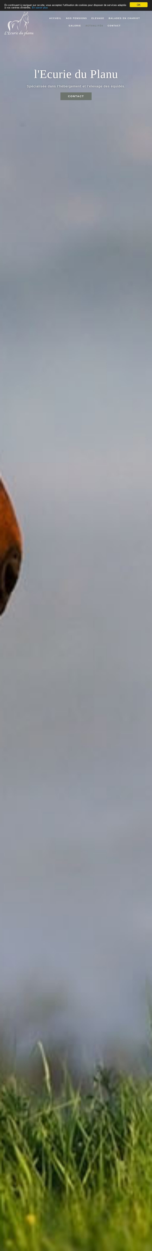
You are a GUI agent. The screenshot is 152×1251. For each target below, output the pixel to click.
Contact (114, 25)
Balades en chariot (124, 18)
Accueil (55, 18)
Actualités (94, 25)
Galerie (75, 25)
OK (138, 5)
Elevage (97, 18)
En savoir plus (40, 7)
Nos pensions (76, 18)
